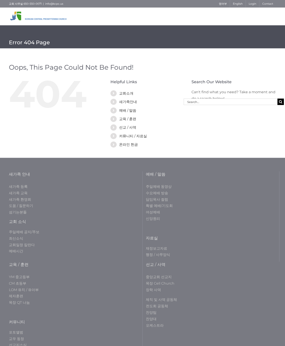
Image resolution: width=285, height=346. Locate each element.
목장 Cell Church (160, 283)
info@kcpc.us (54, 3)
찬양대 (151, 319)
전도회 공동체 (157, 306)
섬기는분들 (18, 212)
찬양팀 (151, 312)
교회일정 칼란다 (22, 245)
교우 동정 (16, 339)
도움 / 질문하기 (21, 206)
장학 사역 (153, 290)
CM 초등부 (17, 283)
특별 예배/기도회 (159, 206)
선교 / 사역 (127, 127)
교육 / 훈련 (127, 119)
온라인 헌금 (128, 144)
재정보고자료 (156, 248)
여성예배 (153, 212)
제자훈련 (16, 296)
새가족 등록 (18, 186)
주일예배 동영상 (159, 186)
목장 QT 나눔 (19, 302)
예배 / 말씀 (127, 110)
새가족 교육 (18, 193)
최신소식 (16, 238)
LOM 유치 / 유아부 (24, 290)
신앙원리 (153, 219)
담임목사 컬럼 (157, 199)
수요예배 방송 (157, 193)
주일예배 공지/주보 (24, 232)
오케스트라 (155, 325)
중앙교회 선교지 (159, 277)
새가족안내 (128, 102)
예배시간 (16, 251)
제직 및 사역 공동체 (161, 299)
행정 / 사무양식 (158, 255)
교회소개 (126, 93)
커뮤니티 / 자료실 (133, 136)
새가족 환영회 (20, 199)
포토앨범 (16, 332)
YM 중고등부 (19, 277)
